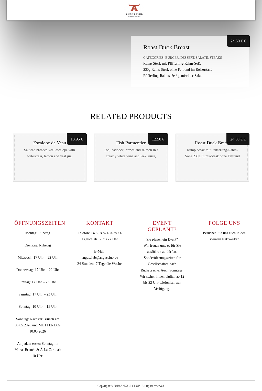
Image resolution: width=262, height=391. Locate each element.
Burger (172, 58)
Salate (202, 58)
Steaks (216, 58)
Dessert (187, 58)
